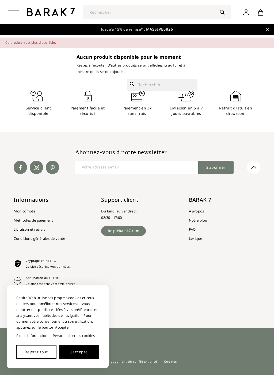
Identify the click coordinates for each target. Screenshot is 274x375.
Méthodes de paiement (33, 220)
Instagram (36, 167)
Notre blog (198, 220)
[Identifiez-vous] (246, 12)
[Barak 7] (51, 12)
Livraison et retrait (29, 229)
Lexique (195, 238)
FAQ (192, 229)
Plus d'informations (33, 335)
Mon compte (24, 211)
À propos (196, 211)
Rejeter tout (36, 351)
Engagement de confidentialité (131, 361)
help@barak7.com (123, 230)
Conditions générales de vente (39, 238)
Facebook (20, 167)
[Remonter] (253, 167)
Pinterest (52, 167)
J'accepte (79, 351)
